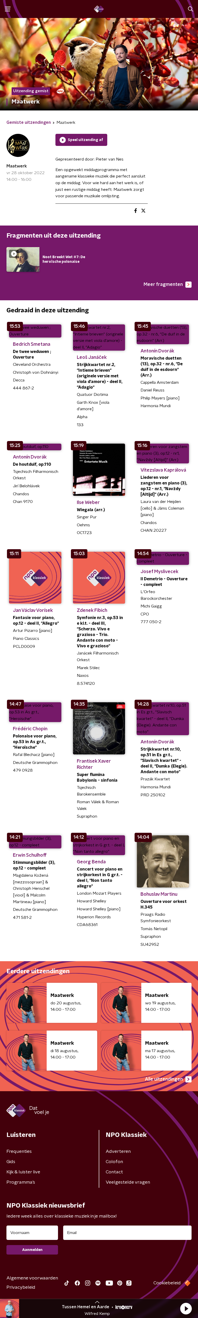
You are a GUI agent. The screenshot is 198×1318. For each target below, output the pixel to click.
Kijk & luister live (23, 1172)
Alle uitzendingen (164, 1079)
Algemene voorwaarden (32, 1278)
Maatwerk (16, 166)
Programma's (20, 1182)
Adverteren (118, 1151)
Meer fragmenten (163, 284)
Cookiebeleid (167, 1283)
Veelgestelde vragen (128, 1182)
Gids (10, 1162)
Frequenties (19, 1151)
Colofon (114, 1162)
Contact (114, 1172)
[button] (186, 1308)
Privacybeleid (20, 1287)
